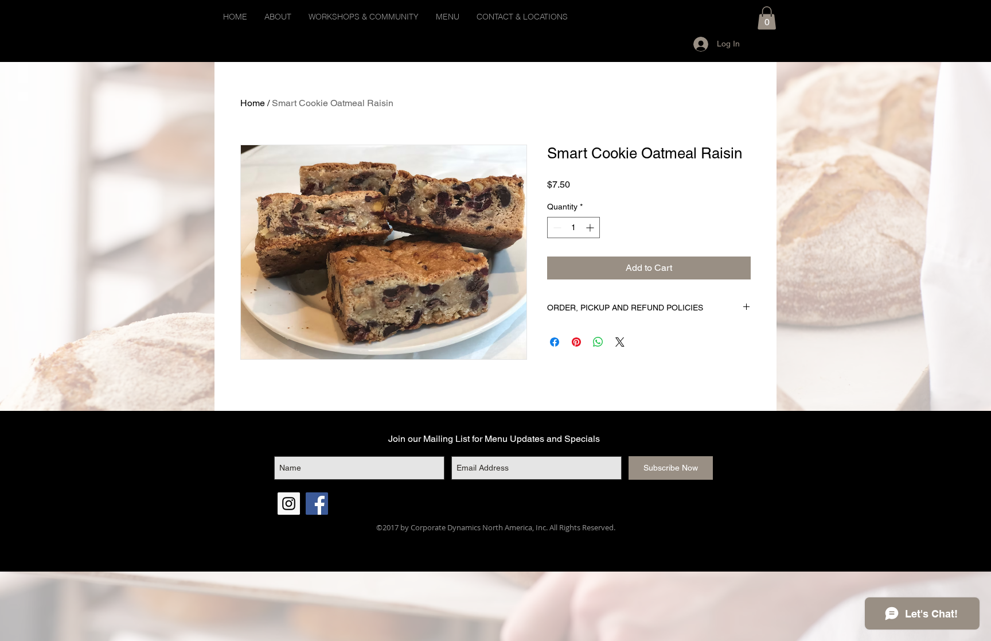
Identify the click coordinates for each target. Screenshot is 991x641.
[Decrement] (556, 227)
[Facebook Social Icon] (317, 503)
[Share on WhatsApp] (598, 342)
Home (252, 103)
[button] (767, 18)
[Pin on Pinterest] (576, 342)
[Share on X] (620, 342)
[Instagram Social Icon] (289, 503)
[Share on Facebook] (554, 342)
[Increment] (591, 227)
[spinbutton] (573, 227)
